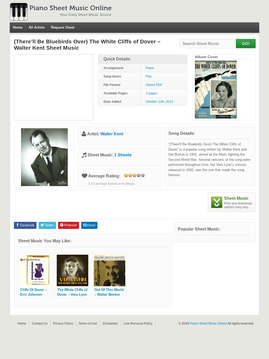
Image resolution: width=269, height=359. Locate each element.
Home (17, 27)
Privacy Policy (63, 323)
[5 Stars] (143, 175)
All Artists (37, 27)
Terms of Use (88, 323)
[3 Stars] (134, 175)
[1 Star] (126, 175)
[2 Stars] (130, 175)
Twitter (49, 225)
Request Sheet (62, 27)
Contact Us (40, 323)
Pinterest (70, 225)
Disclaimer (110, 323)
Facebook (26, 225)
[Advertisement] (53, 87)
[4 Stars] (139, 175)
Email (90, 225)
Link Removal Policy (138, 323)
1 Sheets (123, 155)
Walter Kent (111, 134)
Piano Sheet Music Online (208, 323)
